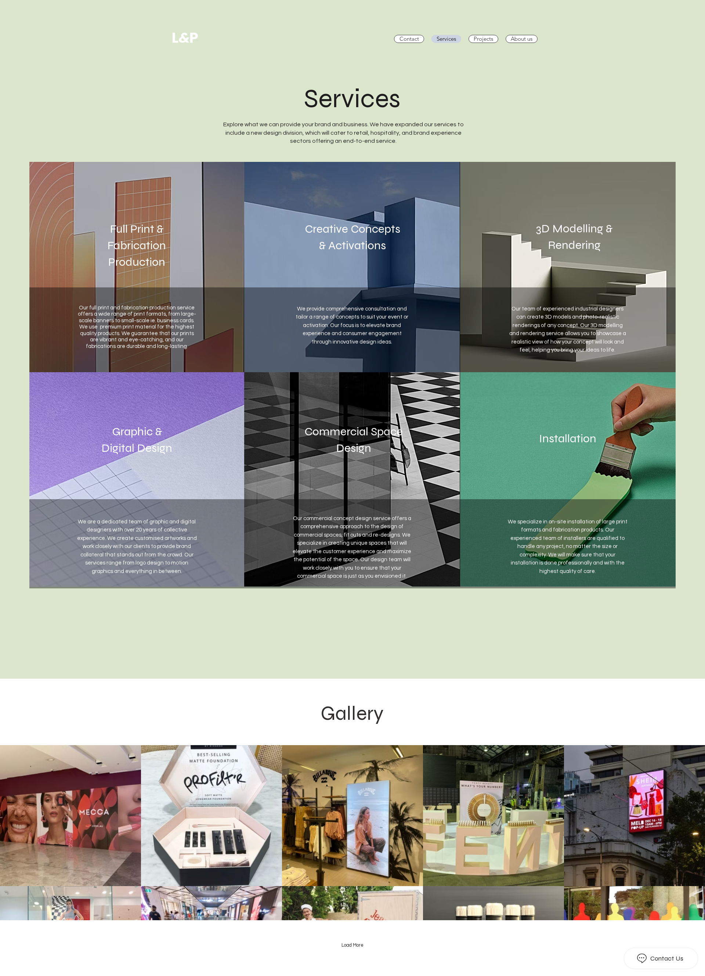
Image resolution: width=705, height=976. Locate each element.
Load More (352, 945)
